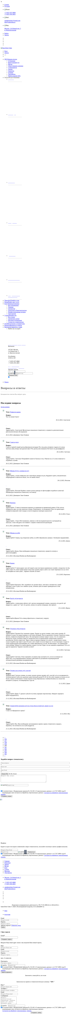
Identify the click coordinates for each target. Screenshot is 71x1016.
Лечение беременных (13, 112)
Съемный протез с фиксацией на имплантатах (15, 173)
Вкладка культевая (15, 141)
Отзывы (10, 72)
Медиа (10, 64)
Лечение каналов (12, 102)
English (6, 4)
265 (5, 754)
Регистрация (7, 914)
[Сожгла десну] (3, 441)
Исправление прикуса (13, 226)
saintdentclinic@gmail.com (12, 20)
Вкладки (10, 136)
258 (5, 742)
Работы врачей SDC (14, 76)
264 (5, 752)
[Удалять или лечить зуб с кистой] (3, 669)
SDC (10, 59)
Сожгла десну (14, 442)
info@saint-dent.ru (9, 22)
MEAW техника (12, 233)
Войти (6, 33)
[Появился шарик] (3, 411)
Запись (6, 35)
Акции (10, 69)
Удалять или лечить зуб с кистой (20, 670)
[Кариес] (3, 562)
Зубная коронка (12, 118)
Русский (7, 6)
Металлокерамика (15, 130)
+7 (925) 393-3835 (10, 14)
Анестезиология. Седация (14, 220)
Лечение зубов (12, 88)
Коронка (12, 503)
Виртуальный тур (13, 62)
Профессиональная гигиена (17, 312)
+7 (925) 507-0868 (10, 12)
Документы (11, 74)
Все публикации (13, 305)
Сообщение (4, 995)
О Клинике (11, 61)
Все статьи (11, 317)
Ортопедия (11, 309)
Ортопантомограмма (13, 288)
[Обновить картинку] (14, 373)
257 (5, 741)
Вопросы (13, 325)
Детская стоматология (14, 86)
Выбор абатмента (15, 154)
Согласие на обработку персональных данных (16, 1011)
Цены (11, 302)
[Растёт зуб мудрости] (3, 597)
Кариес (12, 563)
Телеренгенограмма (13, 290)
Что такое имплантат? (13, 205)
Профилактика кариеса (14, 83)
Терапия (10, 307)
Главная (6, 861)
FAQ (14, 323)
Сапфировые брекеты (16, 247)
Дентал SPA (11, 259)
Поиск (6, 382)
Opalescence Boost (15, 277)
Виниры (10, 133)
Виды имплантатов (13, 203)
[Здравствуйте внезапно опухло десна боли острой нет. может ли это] (3, 704)
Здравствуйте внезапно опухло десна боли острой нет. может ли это (31, 706)
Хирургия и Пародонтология (17, 310)
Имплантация (11, 186)
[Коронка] (3, 501)
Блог (11, 304)
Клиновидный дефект (13, 109)
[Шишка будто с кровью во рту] (3, 469)
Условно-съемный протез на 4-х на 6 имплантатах (15, 178)
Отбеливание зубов (13, 270)
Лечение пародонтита (14, 218)
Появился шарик (15, 412)
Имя (2, 946)
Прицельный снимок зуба (14, 293)
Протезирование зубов (14, 144)
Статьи (10, 315)
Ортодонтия (12, 314)
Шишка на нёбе (15, 533)
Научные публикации (15, 320)
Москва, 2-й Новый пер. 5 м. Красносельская (12, 29)
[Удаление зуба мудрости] (3, 627)
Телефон (4, 988)
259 (5, 744)
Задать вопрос (8, 399)
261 (5, 747)
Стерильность (12, 67)
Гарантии (11, 71)
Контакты (13, 327)
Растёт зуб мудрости (16, 598)
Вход (6, 51)
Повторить (4, 961)
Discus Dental (13, 276)
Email (2, 918)
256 (5, 739)
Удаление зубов (12, 212)
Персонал (11, 300)
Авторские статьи (13, 318)
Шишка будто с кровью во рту (19, 471)
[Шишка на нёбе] (3, 531)
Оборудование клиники (15, 66)
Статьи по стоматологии (16, 322)
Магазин (7, 871)
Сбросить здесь (16, 925)
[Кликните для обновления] (11, 373)
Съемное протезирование (14, 163)
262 (5, 749)
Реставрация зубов (13, 91)
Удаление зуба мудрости (14, 215)
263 (5, 751)
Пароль (3, 922)
